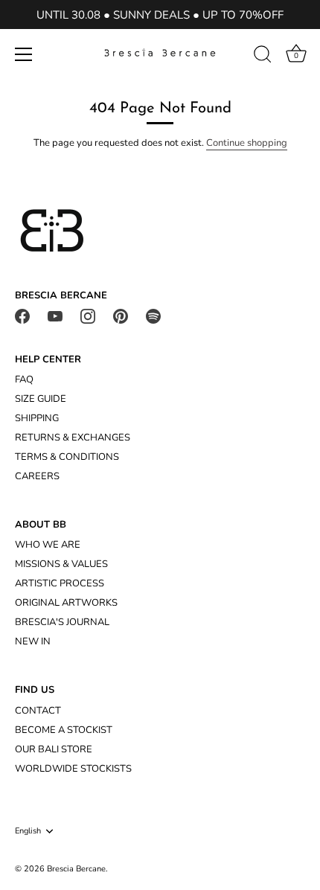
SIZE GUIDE (40, 399)
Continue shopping (246, 143)
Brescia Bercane (76, 868)
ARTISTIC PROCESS (59, 583)
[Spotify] (153, 315)
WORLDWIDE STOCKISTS (73, 768)
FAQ (24, 379)
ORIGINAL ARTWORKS (66, 602)
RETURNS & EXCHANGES (72, 437)
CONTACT (38, 710)
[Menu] (23, 54)
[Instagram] (87, 315)
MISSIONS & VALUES (61, 564)
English (28, 831)
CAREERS (37, 476)
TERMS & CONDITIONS (67, 457)
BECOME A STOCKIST (63, 730)
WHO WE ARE (47, 544)
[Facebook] (22, 315)
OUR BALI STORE (53, 749)
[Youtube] (55, 315)
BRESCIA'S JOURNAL (62, 622)
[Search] (262, 56)
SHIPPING (37, 418)
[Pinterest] (120, 315)
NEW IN (33, 641)
